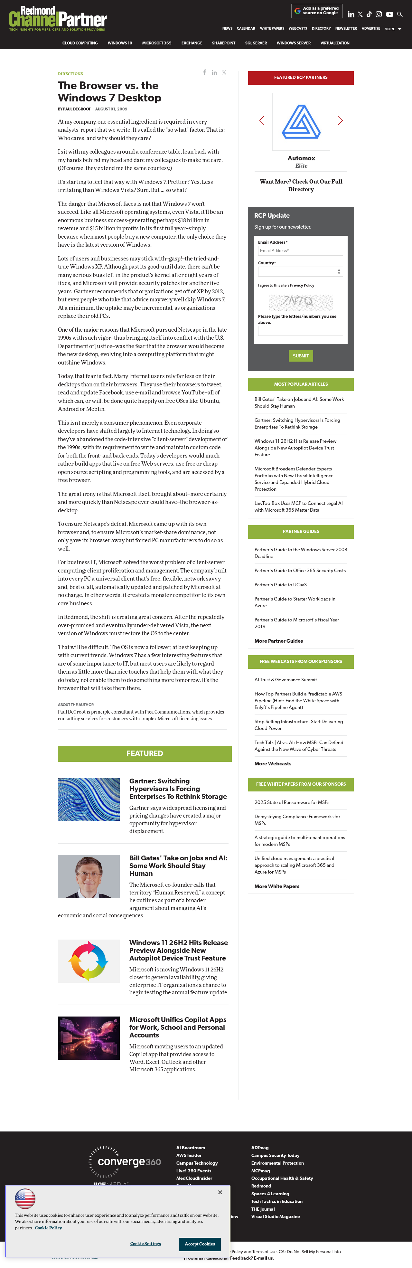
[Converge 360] (125, 1163)
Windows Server (294, 43)
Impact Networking (301, 149)
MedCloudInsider (194, 1178)
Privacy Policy (302, 286)
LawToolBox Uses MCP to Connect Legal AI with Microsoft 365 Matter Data (299, 507)
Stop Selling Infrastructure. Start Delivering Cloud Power (299, 725)
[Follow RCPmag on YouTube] (389, 15)
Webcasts (298, 29)
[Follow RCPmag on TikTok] (369, 16)
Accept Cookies (200, 1244)
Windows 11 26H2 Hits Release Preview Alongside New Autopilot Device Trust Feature (178, 951)
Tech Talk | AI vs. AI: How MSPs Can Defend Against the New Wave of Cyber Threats (299, 746)
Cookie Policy (48, 1228)
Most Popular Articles (301, 384)
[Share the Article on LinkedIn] (213, 73)
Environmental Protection (277, 1163)
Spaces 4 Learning (270, 1194)
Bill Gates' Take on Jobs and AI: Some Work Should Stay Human (178, 866)
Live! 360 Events (193, 1171)
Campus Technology (197, 1163)
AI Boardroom (190, 1148)
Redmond (261, 1186)
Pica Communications (167, 712)
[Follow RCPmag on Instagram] (379, 16)
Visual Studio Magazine (275, 1217)
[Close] (220, 1192)
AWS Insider (188, 1155)
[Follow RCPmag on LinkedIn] (351, 16)
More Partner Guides (279, 641)
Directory (321, 29)
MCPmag (260, 1171)
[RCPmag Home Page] (57, 20)
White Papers (272, 29)
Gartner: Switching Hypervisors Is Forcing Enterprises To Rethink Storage (178, 789)
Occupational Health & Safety (282, 1178)
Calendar (246, 29)
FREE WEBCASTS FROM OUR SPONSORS (301, 661)
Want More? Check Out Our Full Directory (301, 185)
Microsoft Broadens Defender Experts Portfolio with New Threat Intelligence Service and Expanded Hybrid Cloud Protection (294, 479)
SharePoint (223, 43)
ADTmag (260, 1148)
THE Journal (263, 1209)
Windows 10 (120, 43)
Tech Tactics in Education (277, 1201)
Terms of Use (264, 1252)
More (390, 29)
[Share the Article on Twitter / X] (223, 73)
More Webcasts (273, 764)
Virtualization (335, 43)
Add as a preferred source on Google (321, 10)
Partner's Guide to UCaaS (281, 585)
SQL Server (256, 43)
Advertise (371, 29)
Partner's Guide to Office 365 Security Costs (300, 571)
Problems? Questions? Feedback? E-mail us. (229, 1258)
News (227, 29)
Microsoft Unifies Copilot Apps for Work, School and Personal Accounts (178, 1028)
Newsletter (346, 29)
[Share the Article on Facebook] (203, 73)
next (340, 120)
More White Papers (277, 886)
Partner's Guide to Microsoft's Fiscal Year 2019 (297, 623)
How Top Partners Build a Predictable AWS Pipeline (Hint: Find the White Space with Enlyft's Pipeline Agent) (298, 701)
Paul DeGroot (76, 109)
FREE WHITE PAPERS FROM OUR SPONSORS (301, 784)
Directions (70, 73)
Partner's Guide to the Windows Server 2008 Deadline (301, 553)
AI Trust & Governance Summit (286, 680)
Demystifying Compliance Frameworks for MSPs (297, 820)
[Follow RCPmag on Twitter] (360, 15)
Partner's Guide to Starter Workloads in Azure (295, 603)
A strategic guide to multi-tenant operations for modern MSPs (300, 841)
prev (261, 120)
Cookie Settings (145, 1244)
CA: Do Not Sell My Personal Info (310, 1252)
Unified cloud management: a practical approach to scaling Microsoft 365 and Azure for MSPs (294, 865)
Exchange (192, 43)
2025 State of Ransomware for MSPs (292, 802)
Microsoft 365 (157, 43)
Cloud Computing (80, 43)
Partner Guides (301, 531)
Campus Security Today (275, 1155)
